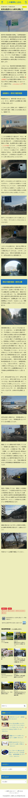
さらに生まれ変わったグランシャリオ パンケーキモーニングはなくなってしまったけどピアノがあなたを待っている (13, 727)
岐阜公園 (5, 610)
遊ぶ (10, 608)
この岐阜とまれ (14, 2)
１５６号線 (5, 145)
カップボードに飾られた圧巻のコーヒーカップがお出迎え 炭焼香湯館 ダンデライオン (17, 753)
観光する (5, 608)
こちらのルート (16, 84)
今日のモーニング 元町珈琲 (16, 718)
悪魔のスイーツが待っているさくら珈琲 (16, 736)
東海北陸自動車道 (21, 610)
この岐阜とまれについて (10, 791)
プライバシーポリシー (14, 792)
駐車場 (4, 613)
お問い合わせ (20, 791)
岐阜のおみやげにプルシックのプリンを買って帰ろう (16, 744)
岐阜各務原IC (12, 610)
